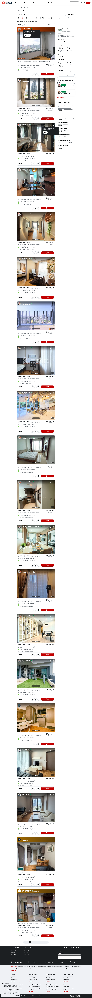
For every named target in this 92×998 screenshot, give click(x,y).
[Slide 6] (38, 105)
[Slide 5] (37, 105)
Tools (64, 984)
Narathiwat (65, 130)
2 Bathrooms (60, 147)
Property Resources (15, 977)
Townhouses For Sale (33, 979)
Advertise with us (50, 2)
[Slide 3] (34, 105)
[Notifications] (84, 3)
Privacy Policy (16, 989)
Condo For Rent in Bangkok (34, 986)
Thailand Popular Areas (51, 984)
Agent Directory (60, 97)
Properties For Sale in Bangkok (52, 988)
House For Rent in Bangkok (34, 989)
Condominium (61, 108)
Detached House (67, 108)
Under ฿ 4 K (60, 124)
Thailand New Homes (68, 974)
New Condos (66, 977)
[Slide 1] (32, 105)
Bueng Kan (60, 130)
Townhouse (60, 109)
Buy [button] (16, 2)
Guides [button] (42, 2)
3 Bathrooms (66, 147)
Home (18, 7)
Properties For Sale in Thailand (52, 986)
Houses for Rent (49, 977)
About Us (13, 952)
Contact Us (26, 950)
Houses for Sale (32, 977)
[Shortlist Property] (53, 34)
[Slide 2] (33, 105)
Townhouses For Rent (50, 979)
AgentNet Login (66, 986)
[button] (61, 39)
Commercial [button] (36, 2)
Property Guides (14, 979)
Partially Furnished (68, 142)
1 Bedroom (64, 136)
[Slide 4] (35, 105)
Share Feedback (27, 954)
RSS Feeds (65, 989)
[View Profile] (25, 29)
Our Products (13, 954)
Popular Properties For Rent (35, 984)
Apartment (65, 109)
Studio (59, 136)
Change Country (61, 951)
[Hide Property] (50, 34)
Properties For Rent (50, 974)
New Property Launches (68, 976)
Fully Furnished (61, 142)
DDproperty (13, 974)
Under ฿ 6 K (65, 124)
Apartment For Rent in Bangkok (35, 988)
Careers (12, 955)
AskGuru (13, 976)
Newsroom (26, 952)
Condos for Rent (49, 976)
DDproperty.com (14, 966)
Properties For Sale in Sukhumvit (52, 989)
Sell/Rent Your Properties (68, 988)
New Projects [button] (27, 2)
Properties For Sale (33, 974)
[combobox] (40, 14)
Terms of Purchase (39, 995)
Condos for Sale (32, 976)
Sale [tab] (19, 10)
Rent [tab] (24, 10)
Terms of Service (24, 995)
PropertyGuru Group (15, 950)
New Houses (66, 979)
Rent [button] (21, 2)
